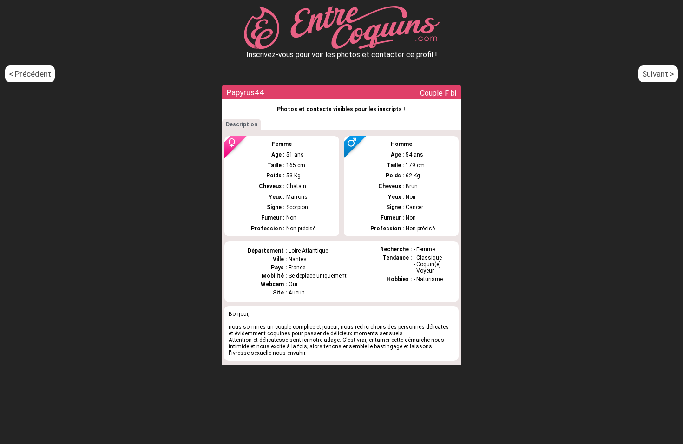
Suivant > (658, 73)
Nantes (298, 259)
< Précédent (30, 73)
